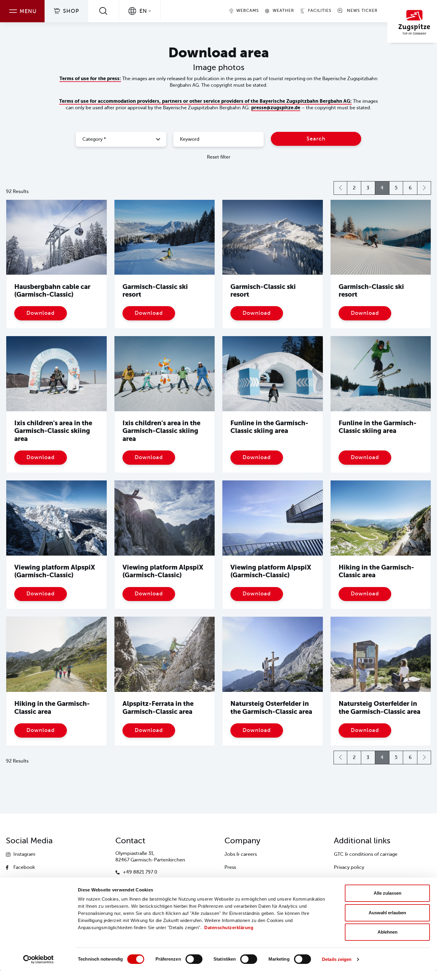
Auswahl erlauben (387, 912)
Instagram (24, 854)
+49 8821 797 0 (140, 872)
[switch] (194, 959)
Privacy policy (349, 867)
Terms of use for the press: (90, 78)
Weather (283, 10)
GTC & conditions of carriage (365, 854)
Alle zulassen (387, 893)
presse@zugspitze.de (275, 107)
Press (230, 867)
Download (40, 313)
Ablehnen (387, 931)
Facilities (319, 10)
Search (316, 139)
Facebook (24, 867)
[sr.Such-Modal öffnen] (103, 11)
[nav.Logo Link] (412, 21)
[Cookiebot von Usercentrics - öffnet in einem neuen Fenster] (38, 959)
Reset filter (218, 157)
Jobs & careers (240, 854)
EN (143, 11)
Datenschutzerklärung (228, 927)
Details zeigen (336, 959)
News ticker (362, 10)
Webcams (247, 10)
